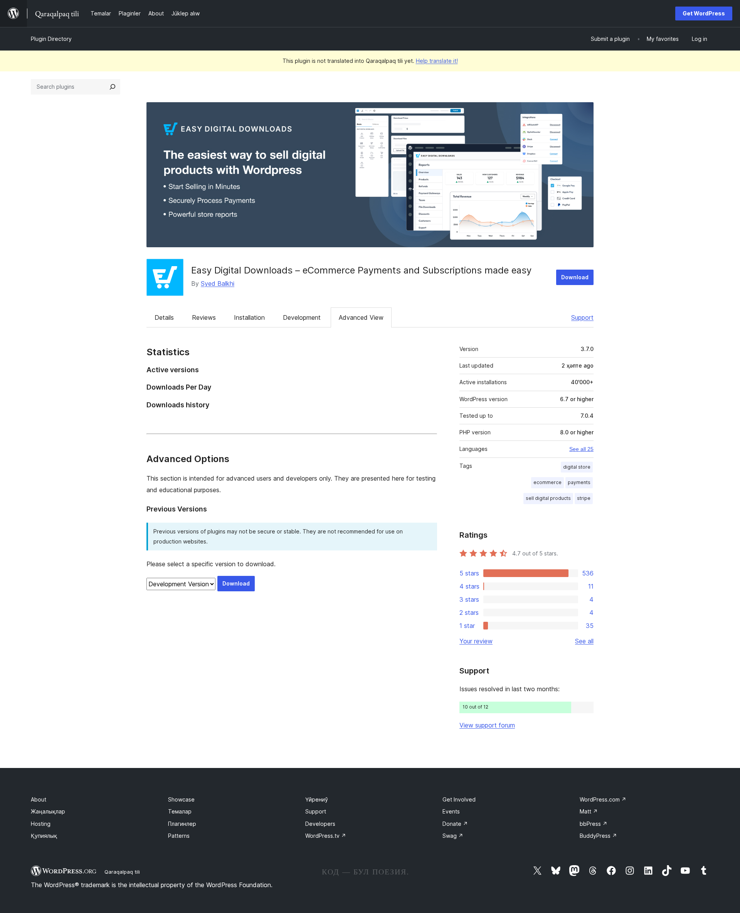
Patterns (179, 835)
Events (451, 811)
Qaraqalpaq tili (122, 872)
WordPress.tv (325, 835)
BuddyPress (598, 835)
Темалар (180, 811)
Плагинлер (182, 823)
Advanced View (361, 317)
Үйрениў (316, 799)
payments (579, 482)
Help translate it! (437, 60)
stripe (583, 498)
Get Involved (459, 799)
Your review (476, 641)
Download (575, 277)
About (38, 799)
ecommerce (547, 482)
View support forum (487, 725)
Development (302, 317)
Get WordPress (704, 13)
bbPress (593, 823)
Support (582, 317)
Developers (320, 823)
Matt (589, 811)
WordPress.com (603, 799)
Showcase (181, 799)
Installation (249, 317)
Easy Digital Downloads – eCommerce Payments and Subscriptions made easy (361, 270)
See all (584, 641)
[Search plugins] (112, 87)
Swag (452, 835)
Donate (455, 823)
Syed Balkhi (217, 283)
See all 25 (581, 449)
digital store (576, 467)
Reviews (204, 317)
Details (164, 317)
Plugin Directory (51, 38)
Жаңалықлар (48, 811)
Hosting (40, 823)
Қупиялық (44, 835)
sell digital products (548, 498)
